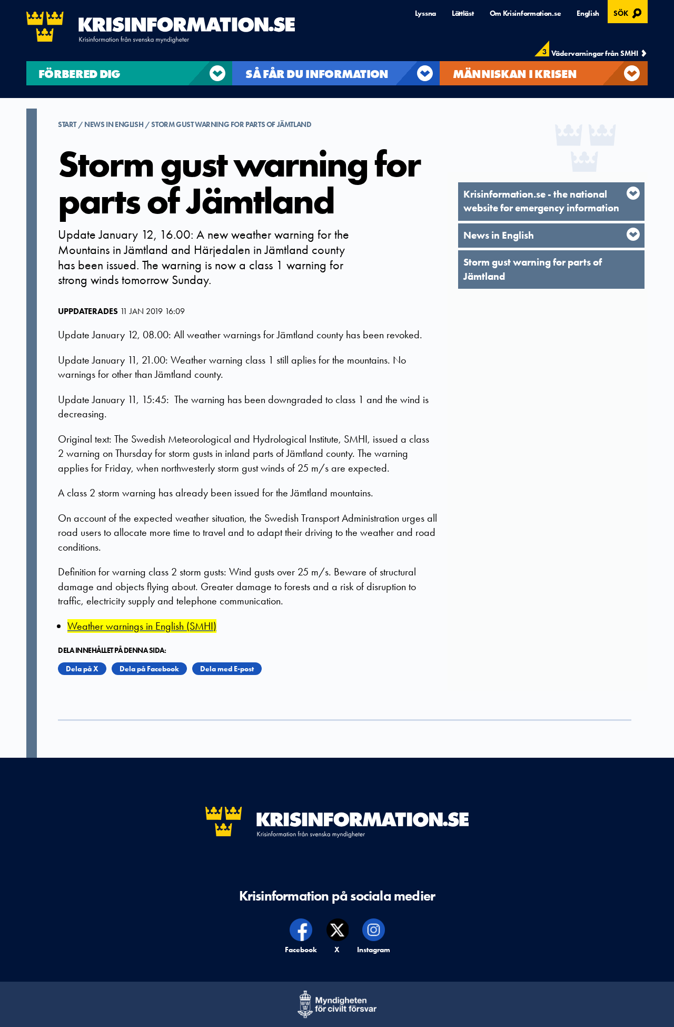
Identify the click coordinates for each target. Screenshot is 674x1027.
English (588, 13)
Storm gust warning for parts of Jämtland (231, 124)
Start (68, 124)
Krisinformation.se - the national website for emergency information (541, 201)
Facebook (301, 949)
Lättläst (463, 13)
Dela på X (82, 668)
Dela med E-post (227, 668)
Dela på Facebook (149, 668)
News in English (113, 124)
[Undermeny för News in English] (633, 234)
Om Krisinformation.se (525, 13)
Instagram (374, 949)
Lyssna (425, 13)
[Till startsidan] (160, 27)
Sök (629, 12)
